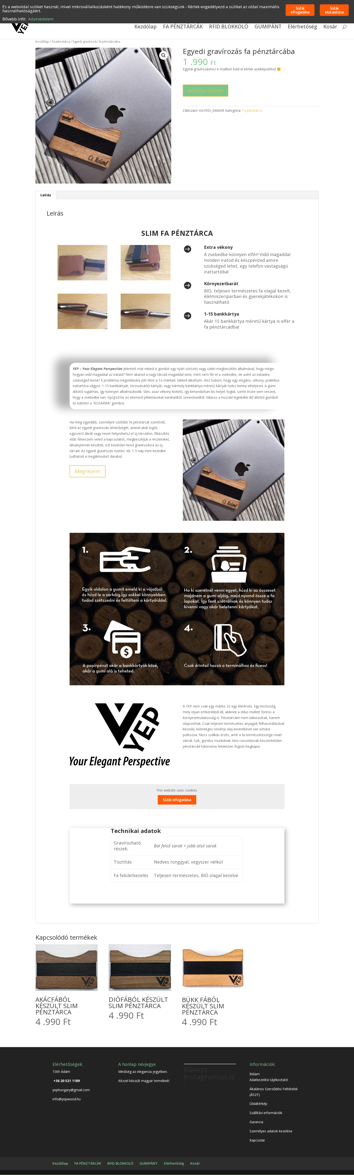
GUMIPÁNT (268, 27)
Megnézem (87, 471)
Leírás (45, 195)
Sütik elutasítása (334, 10)
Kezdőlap (145, 27)
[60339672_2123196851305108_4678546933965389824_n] (82, 327)
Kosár (330, 27)
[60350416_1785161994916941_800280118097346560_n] (145, 327)
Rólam (254, 1074)
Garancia (256, 1122)
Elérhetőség (302, 27)
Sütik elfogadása (177, 799)
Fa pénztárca (61, 41)
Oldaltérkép (258, 1103)
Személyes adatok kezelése (270, 1131)
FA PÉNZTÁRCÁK (183, 27)
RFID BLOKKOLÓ (228, 27)
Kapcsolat (257, 1140)
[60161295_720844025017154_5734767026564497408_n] (145, 279)
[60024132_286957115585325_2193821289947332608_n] (82, 279)
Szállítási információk (265, 1112)
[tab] (46, 195)
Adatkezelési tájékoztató (268, 1079)
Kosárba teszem (205, 90)
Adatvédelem (40, 19)
